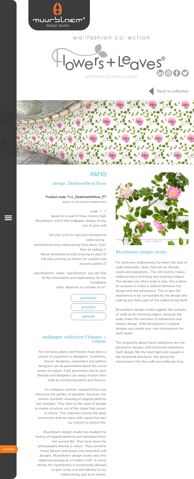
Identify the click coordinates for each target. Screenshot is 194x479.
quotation (88, 298)
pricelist (88, 307)
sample (88, 316)
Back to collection (173, 91)
